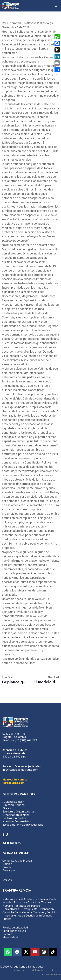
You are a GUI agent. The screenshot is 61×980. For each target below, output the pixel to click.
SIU (5, 834)
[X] (57, 50)
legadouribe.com (13, 783)
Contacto (8, 934)
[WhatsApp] (57, 36)
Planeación (47, 909)
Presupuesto (30, 909)
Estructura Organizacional (18, 811)
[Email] (57, 63)
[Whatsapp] (8, 952)
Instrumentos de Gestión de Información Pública (28, 917)
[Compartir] (57, 69)
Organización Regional (16, 815)
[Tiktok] (53, 952)
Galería (6, 867)
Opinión (7, 864)
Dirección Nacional (13, 805)
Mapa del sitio (11, 937)
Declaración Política (14, 818)
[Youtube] (35, 952)
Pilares (6, 808)
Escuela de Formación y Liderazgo (22, 824)
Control (7, 912)
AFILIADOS (11, 842)
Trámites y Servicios (45, 912)
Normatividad (10, 909)
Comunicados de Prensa (17, 860)
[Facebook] (17, 952)
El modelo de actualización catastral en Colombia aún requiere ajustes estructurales (46, 680)
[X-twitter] (26, 952)
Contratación (22, 912)
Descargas (8, 870)
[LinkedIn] (57, 56)
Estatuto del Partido (28, 905)
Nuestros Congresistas (16, 821)
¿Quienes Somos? (13, 801)
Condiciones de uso (14, 931)
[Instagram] (44, 952)
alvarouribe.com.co (14, 779)
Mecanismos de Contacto (20, 899)
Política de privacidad (15, 927)
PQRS (7, 880)
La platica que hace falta (15, 680)
